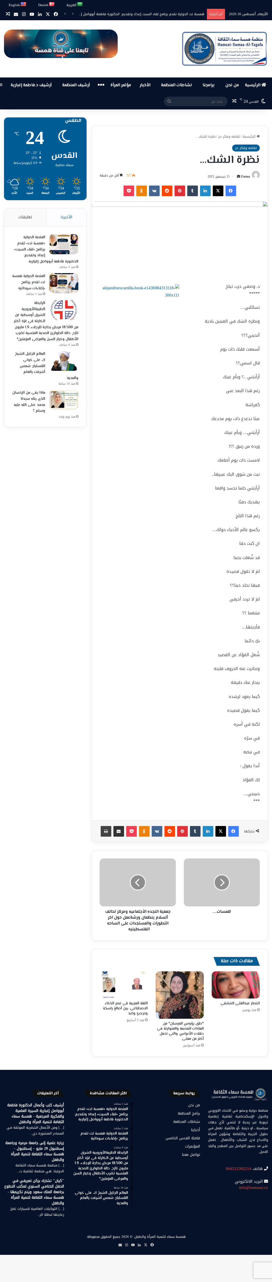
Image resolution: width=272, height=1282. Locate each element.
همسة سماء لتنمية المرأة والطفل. (160, 1236)
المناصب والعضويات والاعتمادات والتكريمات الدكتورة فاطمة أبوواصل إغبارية (148, 14)
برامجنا (209, 85)
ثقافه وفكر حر (229, 136)
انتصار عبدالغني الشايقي (240, 1003)
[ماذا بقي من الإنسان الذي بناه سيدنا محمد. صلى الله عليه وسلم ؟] (63, 400)
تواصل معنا (191, 1154)
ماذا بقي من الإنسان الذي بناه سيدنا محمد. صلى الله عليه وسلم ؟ (28, 402)
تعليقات (25, 217)
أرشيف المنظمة (76, 85)
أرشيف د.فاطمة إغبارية (31, 85)
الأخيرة (66, 217)
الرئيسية (253, 85)
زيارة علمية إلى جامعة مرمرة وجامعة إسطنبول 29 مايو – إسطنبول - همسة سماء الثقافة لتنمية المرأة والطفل (34, 1151)
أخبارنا (195, 1130)
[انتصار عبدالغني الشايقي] (236, 985)
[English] (23, 4)
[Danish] (52, 4)
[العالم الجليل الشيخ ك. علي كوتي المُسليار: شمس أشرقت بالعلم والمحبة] (63, 361)
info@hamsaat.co (253, 1187)
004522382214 (238, 1168)
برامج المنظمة (189, 1113)
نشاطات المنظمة (176, 85)
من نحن (232, 85)
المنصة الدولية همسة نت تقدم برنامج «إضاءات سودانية (28, 282)
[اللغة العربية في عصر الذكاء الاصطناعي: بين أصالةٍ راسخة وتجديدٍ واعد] (124, 985)
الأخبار (145, 85)
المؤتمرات (192, 1146)
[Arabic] (80, 4)
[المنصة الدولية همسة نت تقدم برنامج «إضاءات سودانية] (63, 283)
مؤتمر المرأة (120, 85)
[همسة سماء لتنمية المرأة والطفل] (224, 49)
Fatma (245, 176)
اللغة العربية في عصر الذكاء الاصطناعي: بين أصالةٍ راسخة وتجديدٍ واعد (125, 1009)
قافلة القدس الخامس (182, 1138)
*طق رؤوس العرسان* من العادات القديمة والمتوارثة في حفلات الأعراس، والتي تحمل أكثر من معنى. (180, 1031)
